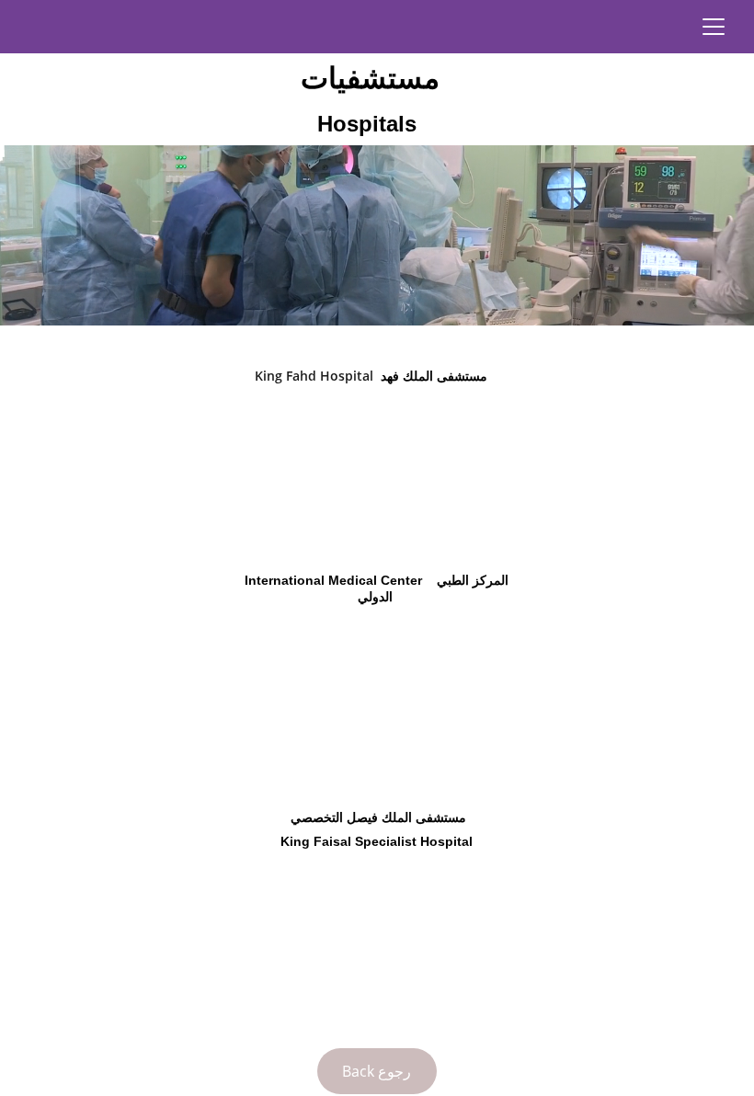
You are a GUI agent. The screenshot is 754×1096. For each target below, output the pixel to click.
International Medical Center (333, 580)
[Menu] (714, 26)
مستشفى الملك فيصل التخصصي (374, 817)
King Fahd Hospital (314, 375)
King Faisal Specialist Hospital (376, 841)
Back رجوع (376, 1071)
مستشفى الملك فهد (430, 376)
